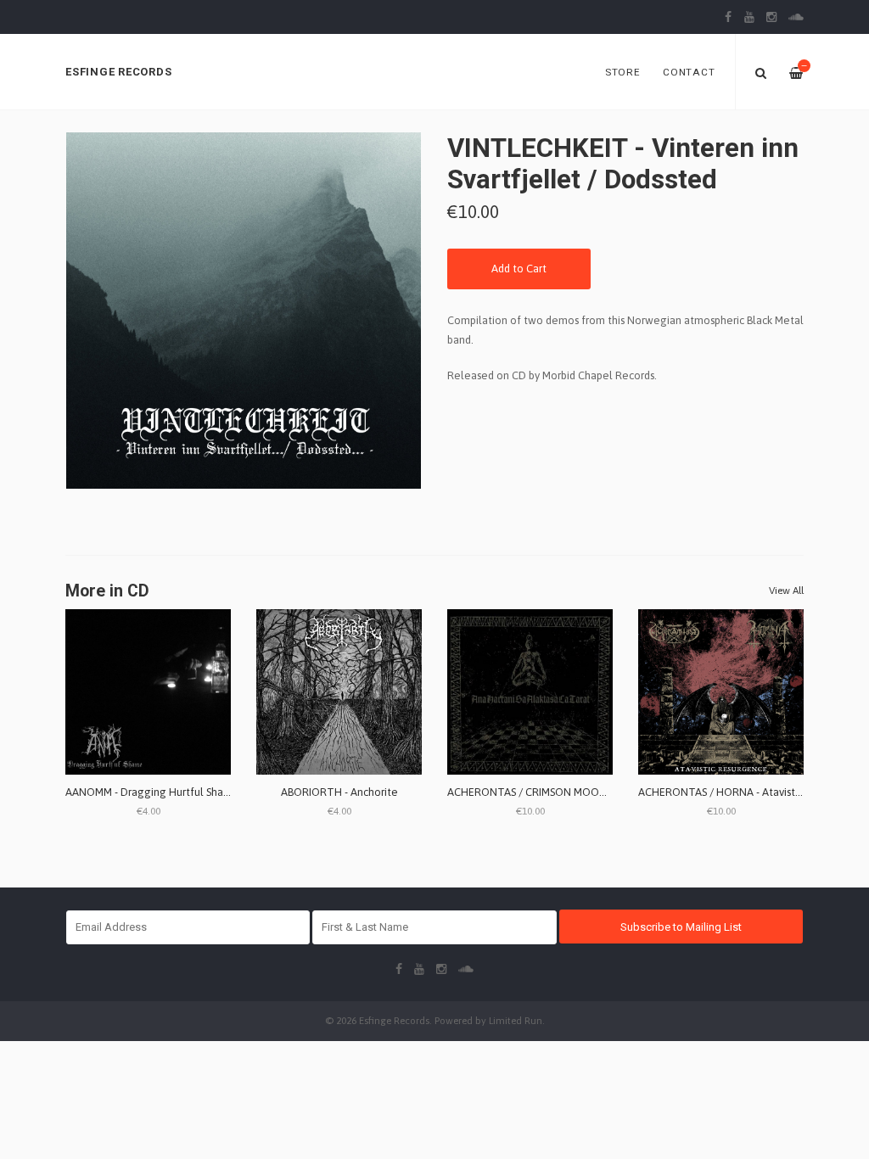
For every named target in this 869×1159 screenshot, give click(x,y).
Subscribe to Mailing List (681, 927)
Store (623, 72)
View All (786, 590)
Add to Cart (519, 268)
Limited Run (515, 1020)
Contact (689, 72)
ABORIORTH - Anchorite (339, 792)
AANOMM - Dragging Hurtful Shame (152, 792)
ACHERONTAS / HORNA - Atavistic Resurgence (751, 792)
